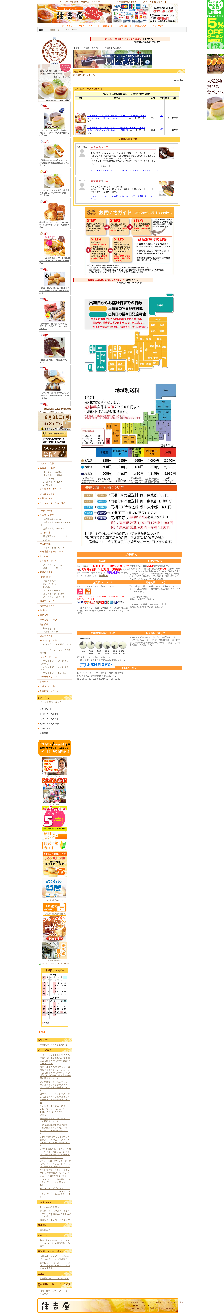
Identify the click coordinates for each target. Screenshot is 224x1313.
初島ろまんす (46, 572)
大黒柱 (46, 539)
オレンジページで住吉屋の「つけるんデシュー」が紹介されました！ (55, 1182)
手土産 (52, 30)
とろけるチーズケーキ (50, 489)
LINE (41, 1273)
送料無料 (44, 733)
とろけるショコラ (48, 494)
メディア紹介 (55, 804)
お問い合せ (123, 26)
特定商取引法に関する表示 (166, 1302)
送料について (45, 1040)
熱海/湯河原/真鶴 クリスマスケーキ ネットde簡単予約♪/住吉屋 (55, 1243)
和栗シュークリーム (52, 568)
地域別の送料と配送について (54, 1045)
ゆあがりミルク (50, 584)
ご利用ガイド (107, 26)
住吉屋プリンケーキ (49, 691)
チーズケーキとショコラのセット (55, 504)
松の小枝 (44, 556)
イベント (42, 1235)
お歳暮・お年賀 (47, 468)
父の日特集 (45, 532)
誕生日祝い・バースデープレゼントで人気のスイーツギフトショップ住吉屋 (55, 1266)
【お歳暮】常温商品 (52, 475)
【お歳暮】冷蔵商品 (52, 472)
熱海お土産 (45, 577)
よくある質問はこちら (54, 900)
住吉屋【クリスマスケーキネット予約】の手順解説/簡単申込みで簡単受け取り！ (55, 1214)
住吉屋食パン (46, 681)
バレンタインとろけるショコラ (55, 645)
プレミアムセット (51, 590)
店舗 (181, 1302)
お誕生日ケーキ (47, 601)
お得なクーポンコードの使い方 (55, 1220)
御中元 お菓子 (47, 515)
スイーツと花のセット (53, 547)
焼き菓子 (44, 624)
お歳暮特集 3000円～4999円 (55, 523)
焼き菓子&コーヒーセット (55, 536)
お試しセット (46, 610)
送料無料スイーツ (48, 498)
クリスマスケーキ (48, 677)
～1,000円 (45, 709)
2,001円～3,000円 (49, 718)
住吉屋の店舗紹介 (54, 960)
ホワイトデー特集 (48, 657)
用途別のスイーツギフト (51, 1251)
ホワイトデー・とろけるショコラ (55, 668)
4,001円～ (45, 728)
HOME (77, 48)
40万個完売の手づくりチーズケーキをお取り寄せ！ (142, 2)
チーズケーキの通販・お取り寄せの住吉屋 (79, 2)
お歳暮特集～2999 (52, 519)
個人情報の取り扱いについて (141, 1302)
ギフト (60, 30)
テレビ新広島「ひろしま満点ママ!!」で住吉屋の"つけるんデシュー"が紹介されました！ (55, 1173)
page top (178, 80)
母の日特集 (45, 543)
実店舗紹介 (45, 1230)
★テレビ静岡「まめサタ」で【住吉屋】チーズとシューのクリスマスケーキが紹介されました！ (55, 1164)
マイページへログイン (87, 26)
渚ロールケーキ (47, 605)
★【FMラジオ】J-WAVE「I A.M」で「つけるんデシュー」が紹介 (54, 1112)
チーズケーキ (71, 30)
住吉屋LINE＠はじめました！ (54, 1278)
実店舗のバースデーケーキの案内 (54, 1285)
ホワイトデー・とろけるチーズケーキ (55, 662)
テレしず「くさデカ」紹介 (52, 1106)
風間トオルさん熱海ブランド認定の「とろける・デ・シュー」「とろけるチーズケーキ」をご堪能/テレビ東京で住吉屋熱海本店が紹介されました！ (55, 1073)
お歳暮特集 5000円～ (54, 528)
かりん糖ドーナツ (48, 620)
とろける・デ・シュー (50, 561)
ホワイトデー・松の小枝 (55, 673)
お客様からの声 (140, 26)
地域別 (85, 566)
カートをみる (67, 26)
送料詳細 (103, 575)
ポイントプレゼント (54, 776)
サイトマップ (158, 26)
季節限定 (44, 615)
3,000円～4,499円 (53, 482)
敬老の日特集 (46, 510)
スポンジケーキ (47, 686)
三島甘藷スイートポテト (51, 551)
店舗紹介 (42, 1225)
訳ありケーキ (46, 635)
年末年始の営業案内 (49, 1207)
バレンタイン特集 (48, 640)
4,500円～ (48, 485)
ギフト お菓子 (47, 463)
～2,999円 (48, 478)
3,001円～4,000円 (49, 723)
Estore (146, 1305)
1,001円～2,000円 (49, 714)
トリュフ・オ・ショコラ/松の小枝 (55, 651)
